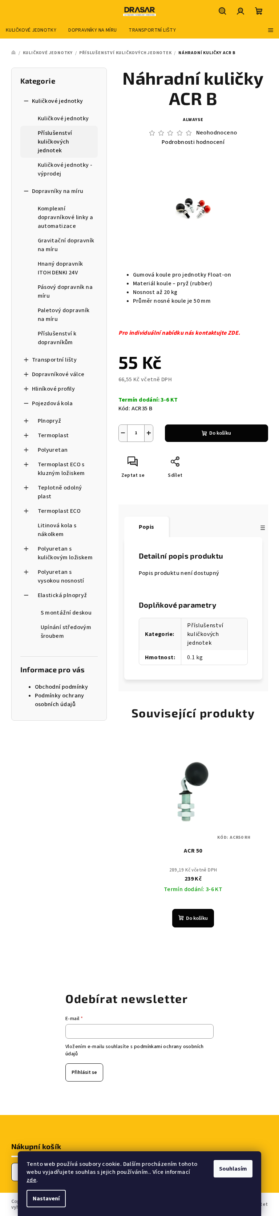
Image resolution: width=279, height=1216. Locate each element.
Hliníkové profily (53, 389)
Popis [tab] (146, 527)
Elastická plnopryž (62, 595)
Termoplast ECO (59, 511)
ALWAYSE (193, 120)
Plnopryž (49, 421)
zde (31, 1180)
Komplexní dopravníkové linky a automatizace (65, 217)
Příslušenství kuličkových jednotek (55, 141)
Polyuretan (53, 450)
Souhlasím (233, 1169)
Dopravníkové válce (58, 374)
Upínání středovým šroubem (66, 631)
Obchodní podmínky (61, 687)
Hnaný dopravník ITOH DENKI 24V (60, 268)
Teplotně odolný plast (60, 492)
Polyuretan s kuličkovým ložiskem (65, 553)
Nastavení (46, 1199)
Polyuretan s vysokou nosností (61, 576)
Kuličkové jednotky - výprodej (65, 169)
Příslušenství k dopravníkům (57, 338)
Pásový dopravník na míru (65, 291)
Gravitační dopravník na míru (66, 245)
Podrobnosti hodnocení (193, 142)
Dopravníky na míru (58, 191)
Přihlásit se (84, 1072)
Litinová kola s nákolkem (57, 530)
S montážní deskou (66, 613)
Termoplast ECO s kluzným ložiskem (61, 468)
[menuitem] (31, 30)
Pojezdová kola (52, 403)
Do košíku (220, 433)
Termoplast (53, 435)
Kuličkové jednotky (57, 101)
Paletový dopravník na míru (64, 314)
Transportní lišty (54, 360)
